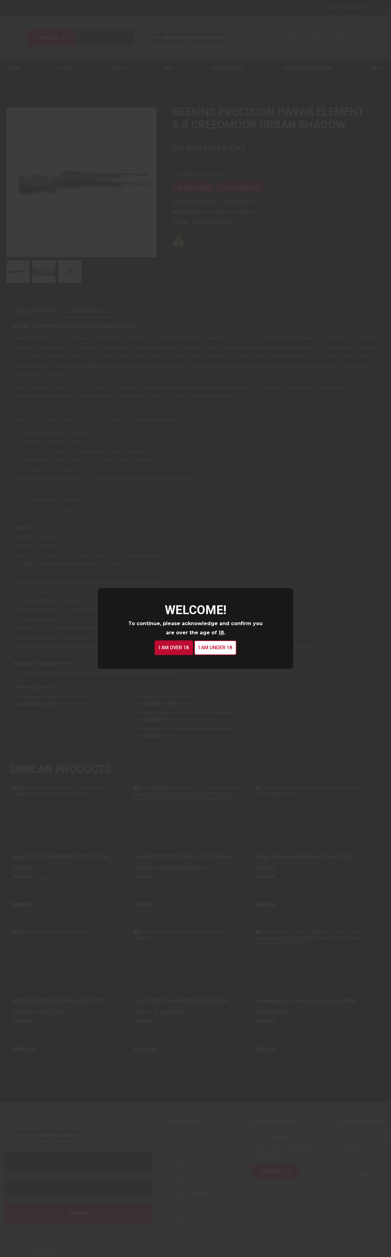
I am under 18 (215, 647)
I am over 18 (174, 647)
